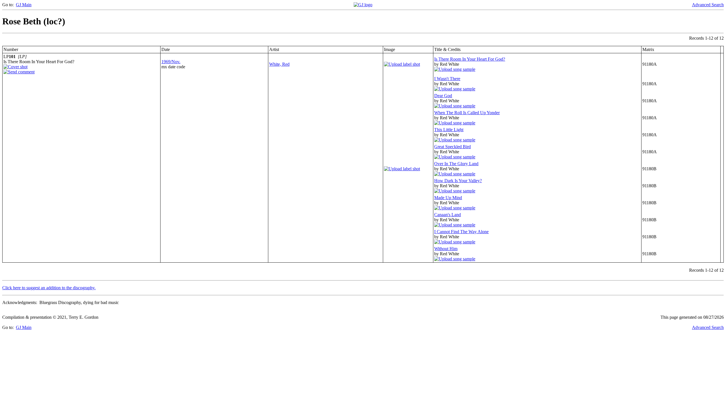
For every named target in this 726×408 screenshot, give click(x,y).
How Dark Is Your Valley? (458, 180)
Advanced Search (708, 4)
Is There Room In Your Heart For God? (469, 59)
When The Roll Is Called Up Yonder (467, 112)
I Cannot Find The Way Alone (461, 231)
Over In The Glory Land (456, 163)
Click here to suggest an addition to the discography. (49, 287)
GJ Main (23, 4)
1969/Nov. (170, 61)
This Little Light (448, 129)
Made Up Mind (448, 197)
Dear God (443, 95)
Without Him (445, 248)
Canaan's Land (447, 214)
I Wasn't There (447, 78)
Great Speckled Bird (452, 146)
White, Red (279, 64)
